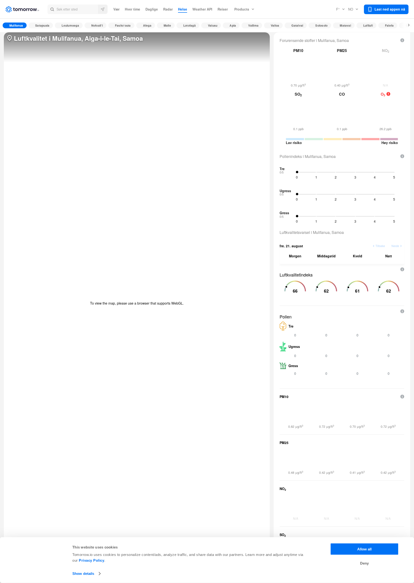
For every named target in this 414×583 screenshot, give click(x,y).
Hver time (132, 9)
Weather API (202, 9)
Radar (168, 9)
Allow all (364, 549)
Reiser (223, 9)
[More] (406, 25)
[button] (77, 9)
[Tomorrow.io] (26, 9)
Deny (364, 563)
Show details (83, 573)
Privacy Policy (91, 560)
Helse (182, 9)
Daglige (151, 9)
